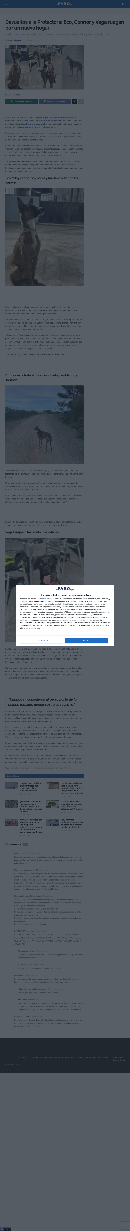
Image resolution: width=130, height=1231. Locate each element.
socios (43, 599)
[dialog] (65, 615)
